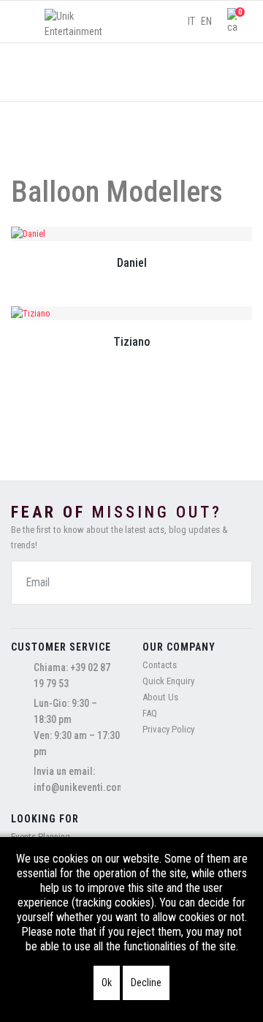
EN (206, 21)
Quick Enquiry (168, 680)
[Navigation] (24, 22)
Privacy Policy (168, 729)
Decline (146, 982)
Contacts (159, 664)
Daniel (132, 263)
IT (191, 21)
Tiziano (131, 342)
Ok (107, 982)
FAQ (149, 713)
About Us (160, 697)
